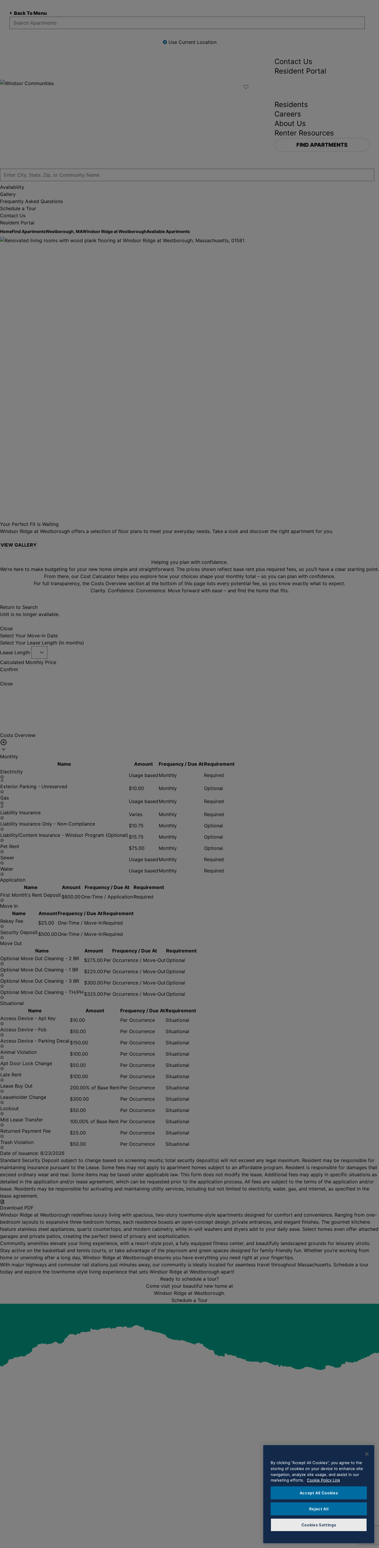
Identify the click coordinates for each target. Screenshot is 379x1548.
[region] (318, 1494)
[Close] (366, 1454)
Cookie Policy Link (323, 1480)
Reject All (319, 1508)
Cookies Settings (318, 1525)
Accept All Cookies (319, 1492)
